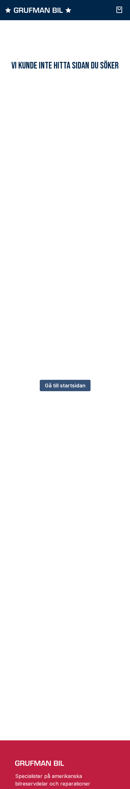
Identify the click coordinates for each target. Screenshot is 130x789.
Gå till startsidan (65, 385)
